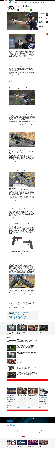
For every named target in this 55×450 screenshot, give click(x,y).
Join (10, 0)
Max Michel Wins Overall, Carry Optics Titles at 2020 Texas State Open (19, 314)
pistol (18, 312)
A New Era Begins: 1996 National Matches (24, 359)
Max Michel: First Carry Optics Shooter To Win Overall (16, 315)
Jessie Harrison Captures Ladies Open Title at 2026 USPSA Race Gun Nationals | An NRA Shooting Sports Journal (11, 332)
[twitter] (18, 9)
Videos (39, 2)
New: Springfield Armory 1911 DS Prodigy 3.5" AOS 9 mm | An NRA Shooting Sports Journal (43, 332)
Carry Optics (11, 72)
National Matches (31, 2)
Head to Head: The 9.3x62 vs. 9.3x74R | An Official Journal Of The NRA (32, 395)
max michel (15, 312)
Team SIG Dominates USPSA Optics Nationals (15, 317)
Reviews (36, 2)
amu (30, 312)
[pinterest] (20, 9)
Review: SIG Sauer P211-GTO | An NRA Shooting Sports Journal (32, 398)
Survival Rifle (45, 397)
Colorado (8, 397)
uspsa (26, 312)
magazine (24, 307)
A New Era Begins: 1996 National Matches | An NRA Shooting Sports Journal (32, 332)
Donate (14, 0)
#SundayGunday (41, 397)
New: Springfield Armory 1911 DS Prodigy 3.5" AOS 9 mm (27, 372)
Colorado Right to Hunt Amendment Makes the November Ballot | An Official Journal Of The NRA (11, 395)
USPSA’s (22, 307)
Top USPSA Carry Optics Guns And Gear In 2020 (20, 309)
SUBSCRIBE (9, 420)
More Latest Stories (30, 379)
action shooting (28, 312)
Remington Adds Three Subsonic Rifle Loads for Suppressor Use (27, 366)
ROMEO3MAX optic (16, 232)
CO (9, 397)
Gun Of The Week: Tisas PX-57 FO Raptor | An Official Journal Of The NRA (43, 399)
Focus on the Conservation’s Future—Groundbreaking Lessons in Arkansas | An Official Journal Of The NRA (11, 405)
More (11, 337)
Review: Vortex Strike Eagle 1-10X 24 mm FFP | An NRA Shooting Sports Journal (32, 400)
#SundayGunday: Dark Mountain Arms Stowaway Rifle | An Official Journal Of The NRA (43, 395)
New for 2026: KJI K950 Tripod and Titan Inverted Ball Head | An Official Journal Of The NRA (11, 399)
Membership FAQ (40, 429)
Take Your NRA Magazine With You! (11, 446)
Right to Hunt (11, 397)
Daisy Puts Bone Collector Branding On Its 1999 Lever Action (26, 339)
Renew (12, 0)
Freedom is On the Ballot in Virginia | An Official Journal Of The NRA (43, 401)
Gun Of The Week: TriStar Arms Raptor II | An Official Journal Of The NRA (43, 403)
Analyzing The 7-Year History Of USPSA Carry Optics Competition (18, 316)
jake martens (23, 312)
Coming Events (26, 2)
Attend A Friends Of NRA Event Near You (43, 446)
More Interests (14, 386)
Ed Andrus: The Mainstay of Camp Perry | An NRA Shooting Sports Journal (22, 400)
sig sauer (12, 312)
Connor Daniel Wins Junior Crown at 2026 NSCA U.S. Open (27, 345)
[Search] (47, 2)
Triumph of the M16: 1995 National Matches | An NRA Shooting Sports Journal (22, 402)
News (22, 2)
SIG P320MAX (12, 264)
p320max (17, 312)
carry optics (20, 312)
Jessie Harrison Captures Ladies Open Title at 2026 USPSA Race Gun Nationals (27, 353)
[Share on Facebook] (17, 9)
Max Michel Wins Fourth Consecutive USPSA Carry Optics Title (18, 318)
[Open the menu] (43, 2)
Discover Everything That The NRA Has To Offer (32, 446)
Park (32, 304)
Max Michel (20, 82)
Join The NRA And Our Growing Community (21, 446)
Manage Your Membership (41, 430)
